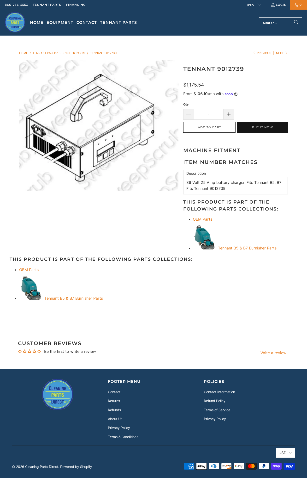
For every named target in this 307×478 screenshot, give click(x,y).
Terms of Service (217, 410)
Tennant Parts (47, 4)
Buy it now (262, 127)
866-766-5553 (16, 4)
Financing (76, 4)
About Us (115, 419)
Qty (186, 104)
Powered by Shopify (76, 467)
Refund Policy (214, 401)
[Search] (296, 22)
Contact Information (219, 392)
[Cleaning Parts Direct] (15, 22)
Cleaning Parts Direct (41, 467)
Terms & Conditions (123, 437)
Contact (114, 392)
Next (280, 53)
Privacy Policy (119, 428)
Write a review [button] (273, 352)
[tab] (196, 173)
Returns (114, 401)
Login (281, 4)
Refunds (114, 410)
